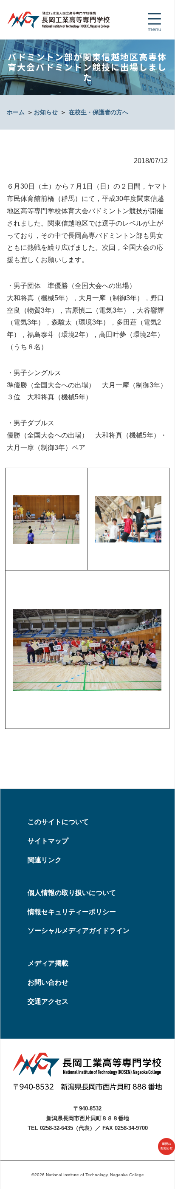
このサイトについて (58, 821)
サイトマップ (48, 840)
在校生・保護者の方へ (98, 112)
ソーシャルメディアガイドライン (79, 930)
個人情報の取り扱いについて (72, 892)
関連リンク (45, 860)
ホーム (16, 112)
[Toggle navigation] (154, 22)
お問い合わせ (48, 982)
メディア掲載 (48, 963)
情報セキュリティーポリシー (72, 911)
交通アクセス (48, 1001)
